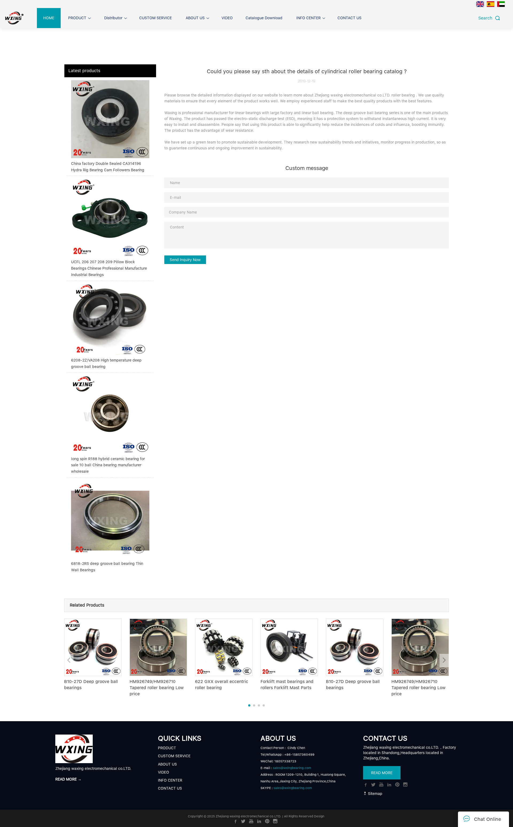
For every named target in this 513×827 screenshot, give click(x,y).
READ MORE (381, 773)
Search (486, 18)
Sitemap (374, 793)
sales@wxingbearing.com (292, 768)
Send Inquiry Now (185, 260)
